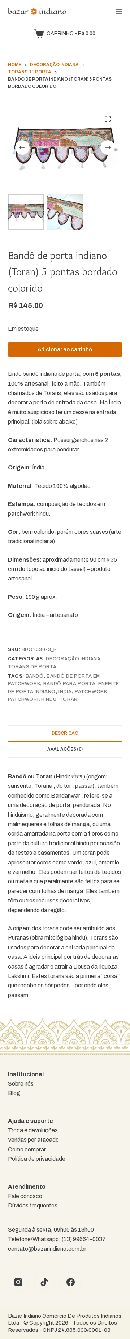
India (65, 691)
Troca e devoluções (33, 1130)
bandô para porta (69, 683)
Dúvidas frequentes (32, 1205)
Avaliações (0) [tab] (65, 749)
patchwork (91, 691)
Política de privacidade (36, 1159)
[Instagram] (18, 1282)
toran (69, 699)
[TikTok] (44, 1282)
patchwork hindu (32, 699)
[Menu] (119, 11)
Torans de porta (32, 666)
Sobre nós (21, 1084)
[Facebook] (70, 1282)
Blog (14, 1093)
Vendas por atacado (33, 1140)
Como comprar (27, 1149)
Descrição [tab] (65, 733)
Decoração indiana (73, 658)
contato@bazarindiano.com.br (47, 1249)
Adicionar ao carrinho (65, 349)
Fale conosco (25, 1196)
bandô (35, 676)
